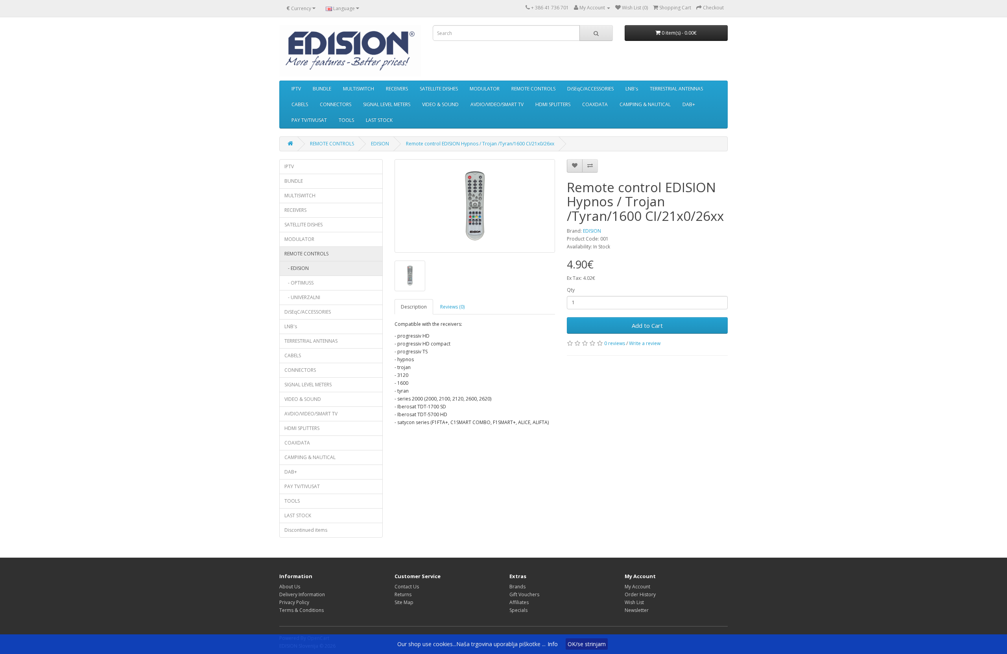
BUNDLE (322, 88)
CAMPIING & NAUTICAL (645, 104)
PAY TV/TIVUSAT (309, 120)
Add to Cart (647, 325)
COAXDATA (595, 104)
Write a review (644, 343)
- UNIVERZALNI (302, 297)
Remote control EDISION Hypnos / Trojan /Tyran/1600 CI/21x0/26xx (480, 143)
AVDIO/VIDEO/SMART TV (497, 104)
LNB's (631, 88)
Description (414, 306)
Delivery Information (302, 594)
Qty (571, 290)
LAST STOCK (379, 120)
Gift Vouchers (524, 594)
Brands (517, 586)
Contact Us (407, 586)
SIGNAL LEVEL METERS (386, 104)
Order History (640, 594)
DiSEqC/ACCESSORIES (590, 88)
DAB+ (688, 104)
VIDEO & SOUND (440, 104)
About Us (289, 586)
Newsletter (637, 610)
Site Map (404, 602)
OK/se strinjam (587, 644)
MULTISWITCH (358, 88)
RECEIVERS (397, 88)
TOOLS (346, 120)
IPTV (296, 88)
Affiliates (519, 602)
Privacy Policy (294, 602)
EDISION (380, 143)
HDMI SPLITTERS (552, 104)
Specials (518, 610)
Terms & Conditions (301, 610)
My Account (637, 586)
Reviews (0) (452, 306)
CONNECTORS (335, 104)
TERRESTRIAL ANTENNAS (676, 88)
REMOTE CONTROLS (533, 88)
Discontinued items (305, 530)
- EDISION (296, 268)
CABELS (299, 104)
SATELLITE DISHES (439, 88)
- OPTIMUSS (299, 282)
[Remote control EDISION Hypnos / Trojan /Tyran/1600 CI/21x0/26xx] (475, 206)
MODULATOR (485, 88)
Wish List (634, 602)
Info (553, 644)
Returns (403, 594)
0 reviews (614, 343)
